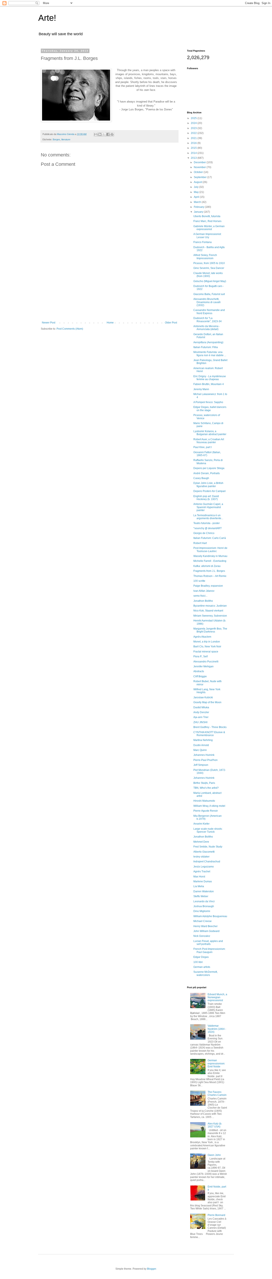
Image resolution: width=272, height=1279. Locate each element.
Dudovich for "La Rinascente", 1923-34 (207, 320)
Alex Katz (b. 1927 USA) (215, 1125)
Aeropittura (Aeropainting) (208, 342)
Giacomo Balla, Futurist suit (209, 294)
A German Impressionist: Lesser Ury (207, 236)
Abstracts (198, 671)
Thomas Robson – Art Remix (209, 576)
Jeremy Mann (201, 389)
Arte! (47, 17)
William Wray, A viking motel (209, 805)
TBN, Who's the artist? (206, 787)
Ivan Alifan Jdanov (203, 590)
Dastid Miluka (201, 707)
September (200, 177)
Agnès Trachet (201, 871)
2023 (194, 128)
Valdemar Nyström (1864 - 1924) (217, 1028)
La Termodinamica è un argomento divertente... (208, 517)
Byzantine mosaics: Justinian (210, 605)
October (199, 172)
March (198, 202)
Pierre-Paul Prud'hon (205, 760)
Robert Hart (200, 543)
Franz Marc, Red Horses (207, 221)
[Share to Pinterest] (112, 134)
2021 (194, 138)
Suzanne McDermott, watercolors (205, 973)
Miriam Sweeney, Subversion (210, 615)
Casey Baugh (201, 478)
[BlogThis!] (100, 134)
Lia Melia (198, 886)
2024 (194, 123)
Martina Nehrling (203, 740)
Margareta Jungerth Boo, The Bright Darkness (210, 630)
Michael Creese (202, 921)
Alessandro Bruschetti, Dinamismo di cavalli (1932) (207, 302)
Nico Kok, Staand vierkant (208, 610)
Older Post (171, 322)
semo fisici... (200, 595)
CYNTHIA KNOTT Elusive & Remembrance (209, 734)
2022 (194, 133)
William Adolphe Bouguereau (210, 916)
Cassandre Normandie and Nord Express (209, 312)
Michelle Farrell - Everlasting (209, 560)
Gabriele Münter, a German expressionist (209, 228)
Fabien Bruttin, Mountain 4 (208, 384)
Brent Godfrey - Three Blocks (210, 727)
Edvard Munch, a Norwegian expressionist (217, 997)
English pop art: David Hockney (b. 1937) (206, 498)
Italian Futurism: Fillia (205, 347)
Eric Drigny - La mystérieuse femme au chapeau (209, 378)
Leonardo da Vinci (204, 901)
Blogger (151, 1268)
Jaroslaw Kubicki (203, 697)
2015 (194, 147)
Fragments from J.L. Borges (209, 570)
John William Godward (206, 931)
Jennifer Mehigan (203, 666)
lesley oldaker (201, 856)
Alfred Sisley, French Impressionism (205, 257)
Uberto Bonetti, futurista (206, 216)
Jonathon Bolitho (203, 600)
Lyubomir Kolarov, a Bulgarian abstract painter (209, 433)
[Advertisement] (109, 289)
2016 (194, 143)
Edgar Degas (201, 957)
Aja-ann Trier (200, 717)
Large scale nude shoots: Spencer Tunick (207, 830)
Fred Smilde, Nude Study (207, 846)
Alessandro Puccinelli (205, 661)
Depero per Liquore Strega (208, 468)
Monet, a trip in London (206, 641)
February (199, 206)
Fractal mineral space (205, 651)
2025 (194, 118)
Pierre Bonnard (216, 1215)
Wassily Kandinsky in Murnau (210, 556)
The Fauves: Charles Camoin (217, 1093)
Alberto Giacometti (204, 851)
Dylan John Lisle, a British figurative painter (208, 485)
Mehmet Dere (201, 841)
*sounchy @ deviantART (207, 528)
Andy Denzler (201, 712)
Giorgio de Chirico (203, 533)
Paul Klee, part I (202, 447)
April (197, 196)
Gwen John (214, 1155)
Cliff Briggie (200, 676)
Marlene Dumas (202, 881)
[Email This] (96, 134)
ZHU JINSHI (200, 722)
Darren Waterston (203, 891)
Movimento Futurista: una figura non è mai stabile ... (209, 354)
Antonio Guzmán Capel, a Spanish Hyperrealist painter (208, 507)
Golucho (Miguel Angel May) (209, 281)
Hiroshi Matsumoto (204, 800)
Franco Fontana (202, 242)
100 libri (198, 962)
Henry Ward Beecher (205, 926)
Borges (56, 139)
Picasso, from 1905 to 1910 (209, 263)
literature (65, 139)
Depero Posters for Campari (209, 491)
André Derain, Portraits (206, 473)
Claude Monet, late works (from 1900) (208, 275)
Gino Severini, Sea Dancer (208, 268)
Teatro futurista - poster (206, 523)
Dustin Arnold (201, 745)
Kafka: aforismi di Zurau (207, 566)
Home (110, 322)
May (196, 192)
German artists (201, 967)
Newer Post (48, 322)
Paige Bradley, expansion (208, 585)
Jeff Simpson (200, 764)
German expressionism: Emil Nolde (216, 1063)
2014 (194, 153)
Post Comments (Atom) (70, 328)
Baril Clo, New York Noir (207, 646)
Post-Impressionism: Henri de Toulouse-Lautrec (210, 549)
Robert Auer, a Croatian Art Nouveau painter (208, 441)
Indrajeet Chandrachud (206, 861)
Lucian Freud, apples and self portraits (208, 943)
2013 (194, 157)
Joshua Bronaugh (203, 906)
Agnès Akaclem (202, 636)
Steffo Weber (200, 896)
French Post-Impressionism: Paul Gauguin (209, 950)
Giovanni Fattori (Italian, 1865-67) (207, 454)
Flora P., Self (200, 656)
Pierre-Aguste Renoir (205, 810)
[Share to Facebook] (108, 134)
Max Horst (199, 876)
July (196, 187)
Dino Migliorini (201, 911)
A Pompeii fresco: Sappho (208, 402)
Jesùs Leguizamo (203, 866)
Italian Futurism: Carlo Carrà (209, 538)
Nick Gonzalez (201, 936)
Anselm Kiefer (201, 823)
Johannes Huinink (203, 754)
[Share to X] (104, 134)
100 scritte (199, 580)
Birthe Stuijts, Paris (204, 782)
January (199, 211)
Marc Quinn (200, 750)
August (198, 182)
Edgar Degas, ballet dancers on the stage (209, 409)
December (200, 162)
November (200, 167)
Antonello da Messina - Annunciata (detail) (206, 328)
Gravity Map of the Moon (207, 702)
